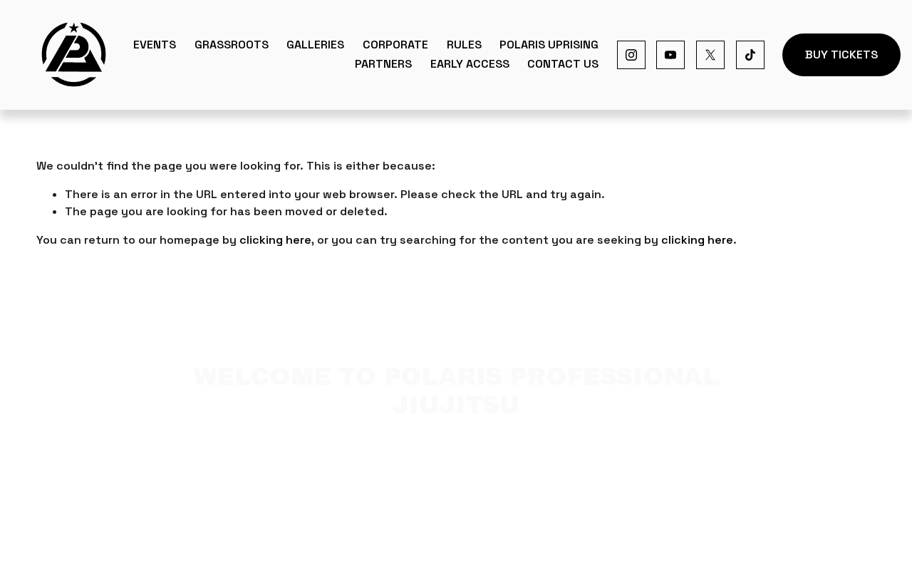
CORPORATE (395, 44)
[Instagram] (631, 55)
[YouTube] (670, 55)
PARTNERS (383, 63)
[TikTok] (750, 55)
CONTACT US (562, 63)
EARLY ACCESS (469, 63)
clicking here (275, 239)
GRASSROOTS (232, 44)
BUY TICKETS (841, 54)
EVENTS (154, 44)
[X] (710, 55)
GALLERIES (315, 44)
